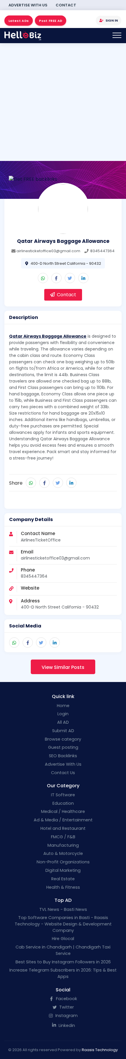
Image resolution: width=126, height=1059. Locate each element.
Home (63, 706)
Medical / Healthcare (63, 811)
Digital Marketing (63, 870)
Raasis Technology (100, 1049)
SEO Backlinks (63, 756)
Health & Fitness (63, 887)
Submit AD (63, 731)
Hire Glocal (63, 938)
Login (63, 714)
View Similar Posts (63, 667)
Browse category (63, 739)
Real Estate (63, 879)
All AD (63, 722)
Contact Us (63, 773)
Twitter (66, 1007)
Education (63, 803)
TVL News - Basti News (63, 909)
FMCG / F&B (63, 837)
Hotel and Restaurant (63, 828)
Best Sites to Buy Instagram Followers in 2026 (63, 962)
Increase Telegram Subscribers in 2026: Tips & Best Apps (63, 973)
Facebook (66, 999)
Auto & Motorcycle (63, 853)
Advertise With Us (27, 5)
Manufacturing (63, 845)
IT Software (63, 795)
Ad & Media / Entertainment (63, 820)
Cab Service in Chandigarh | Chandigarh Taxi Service (63, 950)
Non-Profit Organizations (63, 862)
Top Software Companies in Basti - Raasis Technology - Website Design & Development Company (63, 924)
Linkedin (66, 1025)
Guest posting (63, 747)
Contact (66, 5)
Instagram (66, 1015)
